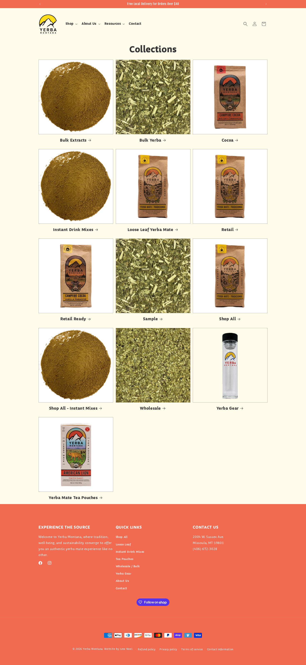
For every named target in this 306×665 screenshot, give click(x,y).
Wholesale (150, 408)
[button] (71, 24)
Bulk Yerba (150, 140)
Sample (150, 319)
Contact (121, 588)
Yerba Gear (227, 408)
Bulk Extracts (73, 140)
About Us (122, 581)
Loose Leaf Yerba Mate (150, 229)
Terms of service (192, 649)
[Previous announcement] (40, 4)
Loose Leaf (123, 544)
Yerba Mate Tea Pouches (73, 498)
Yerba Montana (93, 649)
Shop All (227, 319)
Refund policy (146, 649)
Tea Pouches (124, 559)
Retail (227, 229)
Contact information (220, 649)
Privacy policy (168, 649)
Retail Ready (73, 319)
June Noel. (126, 649)
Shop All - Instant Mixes (73, 408)
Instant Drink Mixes (73, 229)
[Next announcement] (266, 4)
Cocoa (228, 140)
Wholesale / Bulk (128, 566)
